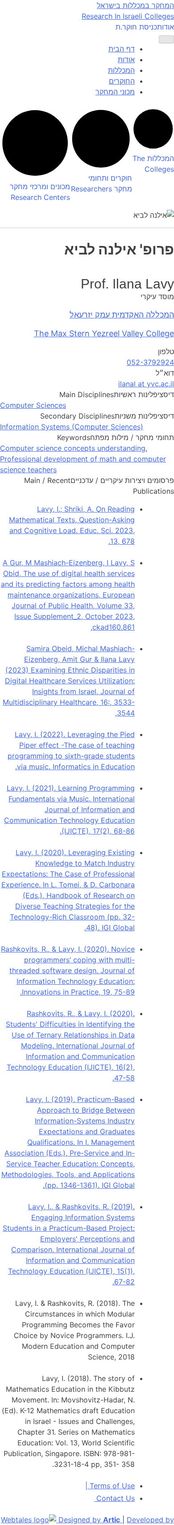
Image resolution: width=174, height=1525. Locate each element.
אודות (165, 26)
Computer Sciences (33, 405)
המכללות (121, 70)
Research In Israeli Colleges (128, 16)
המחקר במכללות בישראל (135, 5)
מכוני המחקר (115, 91)
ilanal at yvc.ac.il (146, 383)
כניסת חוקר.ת (136, 26)
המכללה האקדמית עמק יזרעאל (122, 314)
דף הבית (121, 48)
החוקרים (122, 80)
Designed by (89, 1519)
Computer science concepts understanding (72, 448)
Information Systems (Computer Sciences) (71, 426)
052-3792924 (150, 362)
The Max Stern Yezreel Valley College (104, 333)
